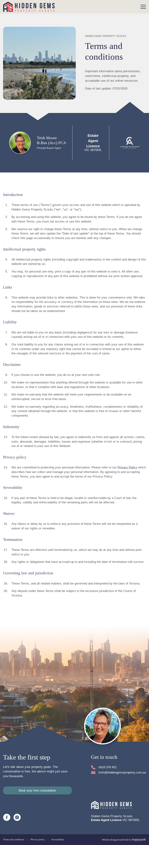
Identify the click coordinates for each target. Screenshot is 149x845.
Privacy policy (38, 839)
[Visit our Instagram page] (17, 817)
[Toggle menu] (143, 7)
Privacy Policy (127, 467)
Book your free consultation (37, 790)
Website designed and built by (124, 839)
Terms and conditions (13, 839)
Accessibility (57, 839)
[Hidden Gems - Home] (29, 7)
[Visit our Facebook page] (6, 817)
